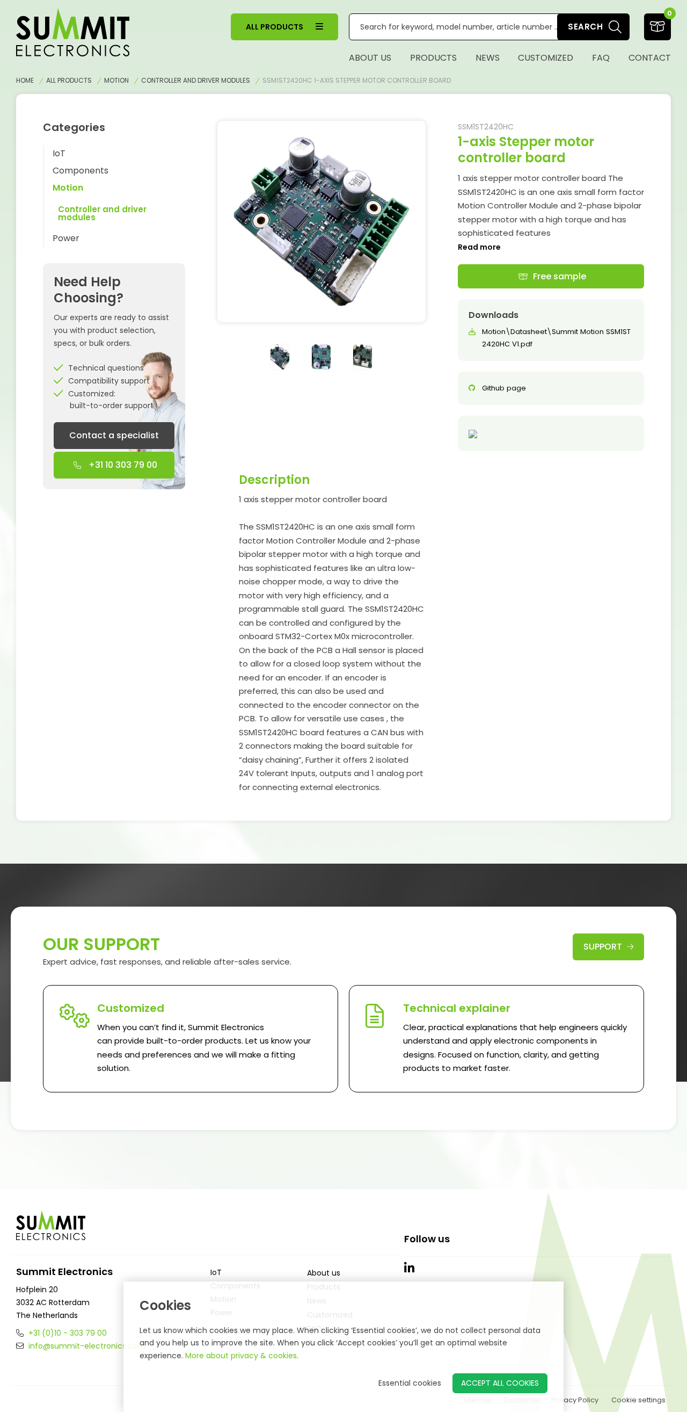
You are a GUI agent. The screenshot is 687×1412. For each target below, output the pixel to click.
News (488, 58)
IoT (59, 153)
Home (25, 80)
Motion (116, 80)
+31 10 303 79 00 (121, 465)
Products (433, 58)
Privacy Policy (574, 1400)
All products (275, 26)
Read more (479, 247)
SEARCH (585, 26)
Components (80, 170)
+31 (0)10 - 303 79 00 (66, 1333)
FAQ (601, 58)
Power (66, 238)
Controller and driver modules (195, 80)
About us (370, 58)
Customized (545, 58)
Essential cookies (409, 1383)
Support (603, 946)
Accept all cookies (500, 1383)
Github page (504, 388)
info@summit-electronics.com (85, 1346)
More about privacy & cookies (241, 1355)
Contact (649, 58)
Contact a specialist (114, 435)
